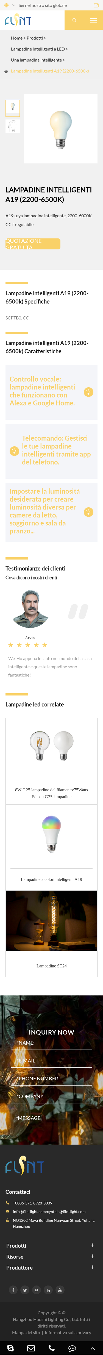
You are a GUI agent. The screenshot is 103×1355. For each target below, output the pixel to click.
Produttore (19, 1267)
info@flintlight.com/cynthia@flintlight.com (49, 1211)
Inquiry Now (51, 1032)
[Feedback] (72, 1348)
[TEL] (51, 1348)
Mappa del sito (26, 1332)
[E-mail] (31, 1348)
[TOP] (92, 1348)
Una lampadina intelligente (36, 59)
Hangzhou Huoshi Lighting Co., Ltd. (46, 1319)
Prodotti (35, 37)
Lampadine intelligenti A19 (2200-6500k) (50, 70)
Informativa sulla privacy (68, 1332)
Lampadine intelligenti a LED (38, 48)
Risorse (14, 1256)
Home (17, 37)
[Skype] (10, 1348)
